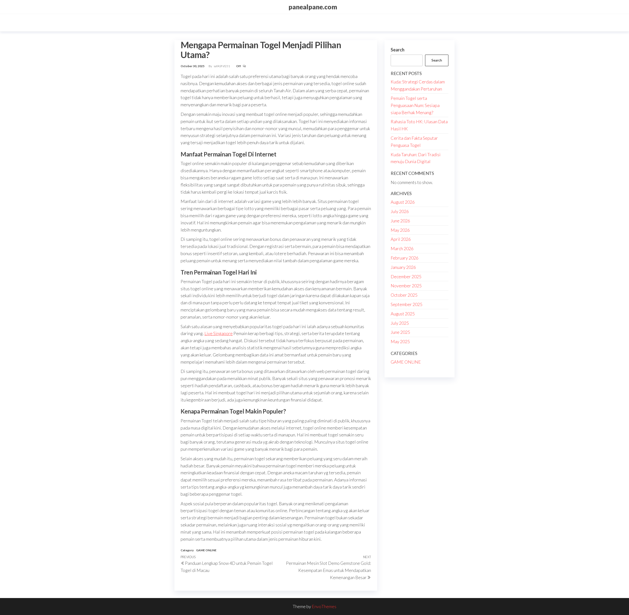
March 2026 (402, 248)
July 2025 (400, 323)
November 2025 (406, 285)
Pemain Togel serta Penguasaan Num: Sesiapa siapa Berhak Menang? (415, 105)
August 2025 (403, 313)
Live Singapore (218, 333)
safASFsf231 (222, 66)
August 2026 (403, 202)
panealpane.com (312, 7)
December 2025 (406, 276)
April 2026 (401, 239)
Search (397, 49)
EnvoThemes (324, 606)
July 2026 (400, 211)
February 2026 (404, 258)
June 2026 (400, 220)
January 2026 (403, 267)
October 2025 (404, 295)
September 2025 (406, 304)
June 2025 (400, 332)
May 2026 (400, 230)
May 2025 (400, 341)
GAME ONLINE (206, 550)
